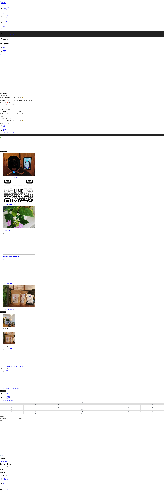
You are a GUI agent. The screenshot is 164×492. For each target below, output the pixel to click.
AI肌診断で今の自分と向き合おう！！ (11, 177)
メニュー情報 (6, 398)
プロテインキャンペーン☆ (8, 309)
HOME (4, 478)
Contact (4, 484)
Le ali (7, 489)
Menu (4, 482)
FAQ (3, 483)
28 (11, 413)
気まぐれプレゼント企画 (8, 400)
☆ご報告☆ (5, 331)
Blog (4, 480)
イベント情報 (6, 393)
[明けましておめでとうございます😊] (82, 424)
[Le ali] (3, 2)
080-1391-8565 (3, 461)
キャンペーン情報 (11, 132)
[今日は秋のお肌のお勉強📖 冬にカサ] (82, 432)
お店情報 (4, 38)
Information (5, 479)
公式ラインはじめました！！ (9, 204)
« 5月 (81, 414)
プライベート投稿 (7, 397)
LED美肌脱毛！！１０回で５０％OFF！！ (11, 256)
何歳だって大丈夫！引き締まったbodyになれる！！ (14, 366)
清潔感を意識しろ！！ (7, 370)
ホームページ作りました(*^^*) (9, 283)
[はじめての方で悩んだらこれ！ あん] (27, 430)
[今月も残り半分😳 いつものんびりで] (136, 424)
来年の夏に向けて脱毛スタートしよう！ (11, 388)
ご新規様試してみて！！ (8, 230)
